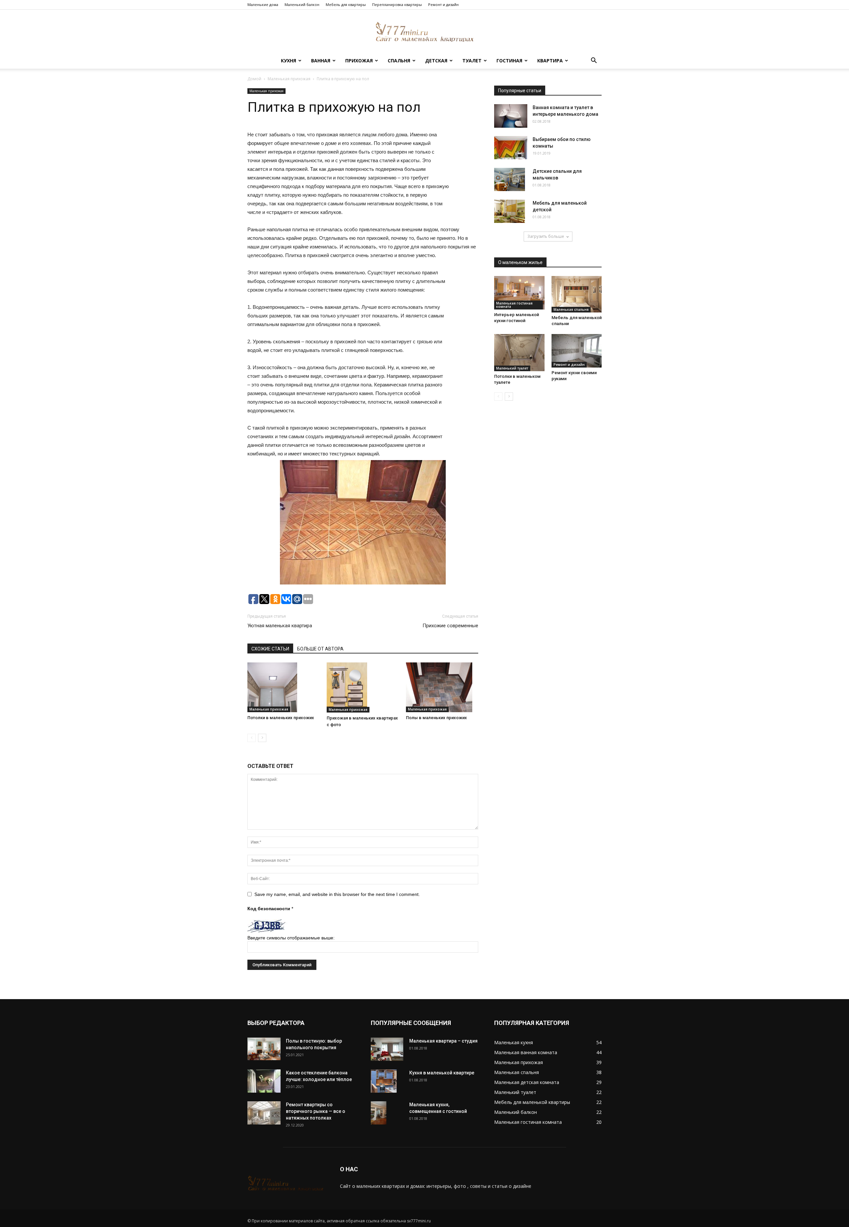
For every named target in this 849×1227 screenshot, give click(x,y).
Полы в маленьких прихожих (436, 717)
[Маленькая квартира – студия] (387, 1049)
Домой (254, 79)
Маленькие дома (262, 4)
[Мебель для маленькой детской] (509, 211)
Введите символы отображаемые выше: (291, 937)
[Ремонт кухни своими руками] (577, 351)
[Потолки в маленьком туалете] (519, 352)
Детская (436, 60)
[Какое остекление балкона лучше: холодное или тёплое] (264, 1081)
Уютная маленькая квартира (279, 626)
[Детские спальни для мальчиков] (509, 179)
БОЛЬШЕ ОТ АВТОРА (320, 648)
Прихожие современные (450, 626)
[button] (594, 61)
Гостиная (509, 60)
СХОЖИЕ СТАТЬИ (270, 648)
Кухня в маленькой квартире (441, 1072)
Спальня (399, 60)
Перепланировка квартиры (397, 4)
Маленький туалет (512, 368)
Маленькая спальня (571, 309)
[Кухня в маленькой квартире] (384, 1081)
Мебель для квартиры (346, 4)
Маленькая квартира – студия (443, 1041)
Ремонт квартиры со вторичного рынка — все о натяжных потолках (315, 1111)
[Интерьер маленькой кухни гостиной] (519, 292)
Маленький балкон (302, 4)
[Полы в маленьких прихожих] (442, 687)
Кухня (288, 60)
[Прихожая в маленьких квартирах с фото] (363, 687)
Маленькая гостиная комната (514, 305)
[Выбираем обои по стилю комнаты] (510, 147)
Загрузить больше (545, 236)
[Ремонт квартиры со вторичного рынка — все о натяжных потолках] (264, 1113)
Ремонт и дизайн (443, 4)
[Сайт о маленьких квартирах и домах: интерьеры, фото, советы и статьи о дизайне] (424, 32)
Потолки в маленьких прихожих (280, 717)
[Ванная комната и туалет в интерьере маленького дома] (510, 116)
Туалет (472, 60)
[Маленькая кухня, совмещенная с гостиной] (378, 1113)
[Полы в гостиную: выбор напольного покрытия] (264, 1049)
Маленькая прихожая (289, 79)
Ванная (320, 60)
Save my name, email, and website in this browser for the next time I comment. (337, 894)
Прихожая (359, 60)
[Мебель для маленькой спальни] (577, 294)
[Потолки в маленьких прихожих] (283, 687)
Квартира (550, 60)
